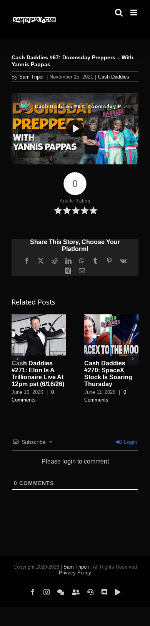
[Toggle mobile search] (119, 12)
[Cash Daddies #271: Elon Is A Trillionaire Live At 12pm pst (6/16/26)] (39, 317)
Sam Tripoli (32, 77)
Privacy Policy (75, 573)
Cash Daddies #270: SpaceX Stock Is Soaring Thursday (108, 373)
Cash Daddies (113, 77)
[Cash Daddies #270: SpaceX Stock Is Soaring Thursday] (111, 317)
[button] (17, 359)
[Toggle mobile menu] (134, 12)
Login (129, 442)
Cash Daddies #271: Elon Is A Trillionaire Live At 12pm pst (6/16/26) (38, 373)
